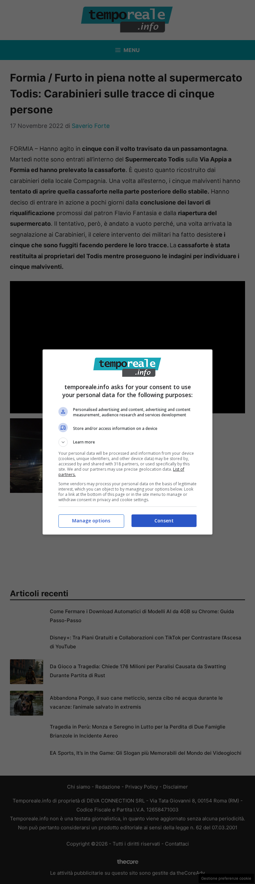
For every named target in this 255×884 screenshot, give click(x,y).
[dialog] (127, 442)
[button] (127, 442)
